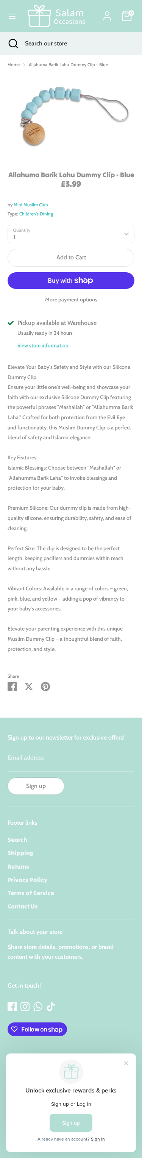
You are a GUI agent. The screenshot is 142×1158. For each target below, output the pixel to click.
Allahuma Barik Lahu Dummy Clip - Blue (68, 64)
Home (14, 64)
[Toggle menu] (12, 16)
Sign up (36, 786)
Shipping (20, 853)
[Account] (107, 13)
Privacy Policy (27, 879)
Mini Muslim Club (31, 205)
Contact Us (23, 906)
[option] (71, 116)
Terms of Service (31, 893)
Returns (18, 866)
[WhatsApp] (37, 1006)
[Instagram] (25, 1006)
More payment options (71, 299)
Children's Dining (36, 214)
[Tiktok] (50, 1006)
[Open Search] (12, 44)
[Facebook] (12, 1006)
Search (17, 839)
